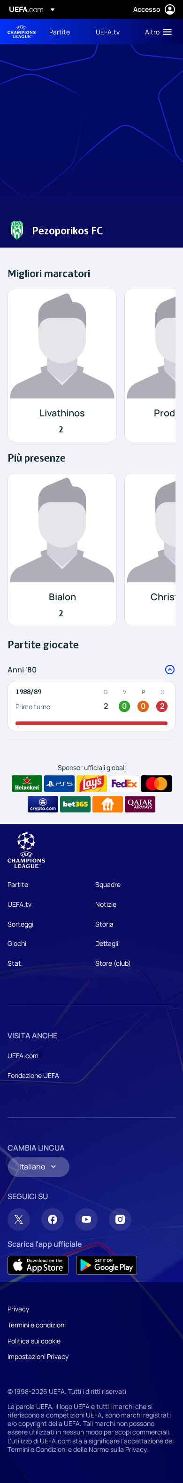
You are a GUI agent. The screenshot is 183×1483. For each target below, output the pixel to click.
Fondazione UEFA (33, 1075)
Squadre (108, 884)
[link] (59, 32)
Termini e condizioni (37, 1324)
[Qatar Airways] (140, 804)
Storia (104, 924)
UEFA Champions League (22, 31)
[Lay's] (91, 783)
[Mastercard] (156, 783)
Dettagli (106, 943)
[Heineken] (27, 783)
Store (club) (113, 963)
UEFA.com (23, 1055)
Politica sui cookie (34, 1340)
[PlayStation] (59, 783)
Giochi (17, 943)
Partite (18, 884)
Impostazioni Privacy (38, 1356)
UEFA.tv (19, 904)
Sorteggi (20, 924)
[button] (156, 32)
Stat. (15, 963)
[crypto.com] (43, 804)
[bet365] (75, 804)
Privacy (18, 1308)
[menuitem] (64, 32)
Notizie (105, 904)
